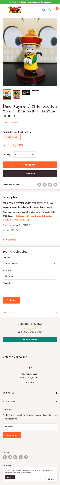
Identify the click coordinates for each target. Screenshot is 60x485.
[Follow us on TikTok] (26, 457)
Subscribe (12, 435)
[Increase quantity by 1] (33, 154)
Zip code (7, 283)
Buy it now (30, 173)
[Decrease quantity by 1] (16, 154)
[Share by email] (55, 184)
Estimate (11, 300)
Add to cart (30, 165)
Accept (9, 477)
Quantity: (7, 154)
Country (6, 257)
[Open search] (43, 9)
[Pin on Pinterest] (45, 184)
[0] (55, 9)
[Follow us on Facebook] (5, 457)
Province (7, 270)
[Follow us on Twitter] (10, 457)
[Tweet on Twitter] (50, 184)
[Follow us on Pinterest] (21, 457)
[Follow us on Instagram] (15, 457)
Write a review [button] (30, 339)
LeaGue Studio (10, 123)
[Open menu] (4, 10)
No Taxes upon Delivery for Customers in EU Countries (30, 2)
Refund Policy (9, 312)
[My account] (49, 9)
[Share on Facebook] (39, 184)
